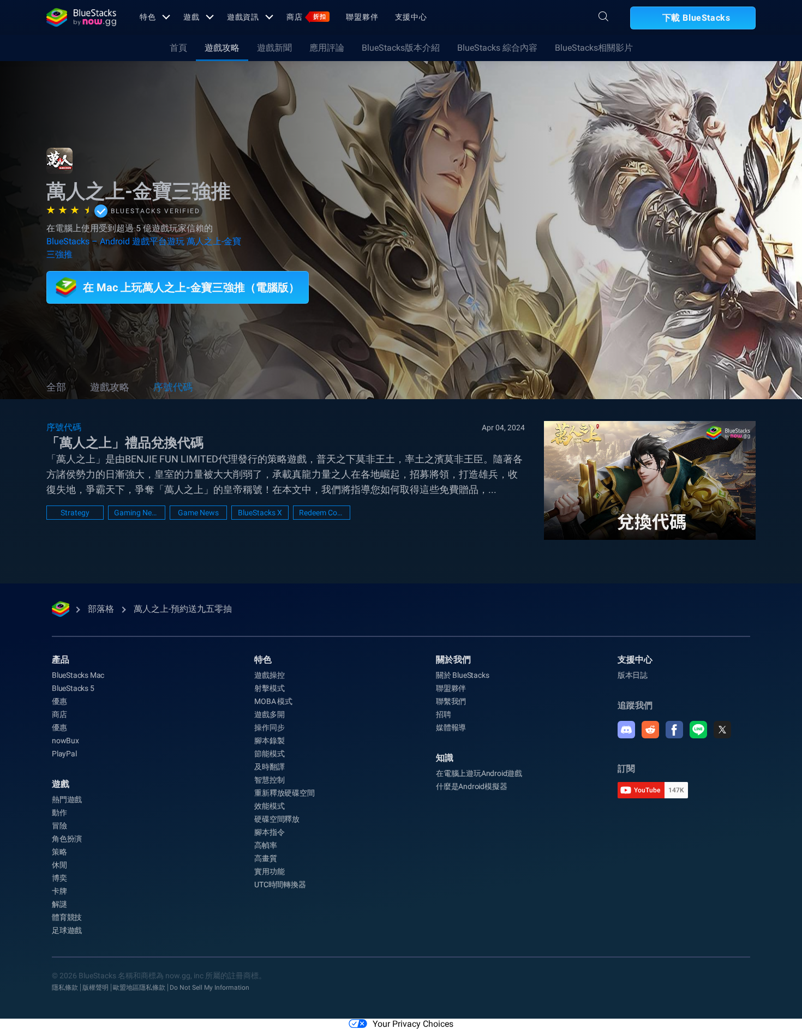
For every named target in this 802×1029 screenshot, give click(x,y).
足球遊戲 (67, 930)
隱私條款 (65, 987)
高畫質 (265, 858)
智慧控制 (269, 779)
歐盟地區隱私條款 (139, 987)
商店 (306, 17)
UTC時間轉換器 (280, 884)
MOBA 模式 (273, 701)
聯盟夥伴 (362, 17)
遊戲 (191, 17)
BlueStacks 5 (73, 688)
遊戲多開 (269, 714)
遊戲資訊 (243, 17)
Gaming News (136, 512)
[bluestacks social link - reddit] (650, 729)
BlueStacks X (260, 512)
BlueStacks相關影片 (594, 48)
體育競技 (67, 917)
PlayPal (64, 753)
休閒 (59, 864)
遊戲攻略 (222, 48)
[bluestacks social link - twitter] (722, 729)
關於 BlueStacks (462, 675)
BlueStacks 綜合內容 (497, 48)
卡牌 (59, 891)
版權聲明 (95, 987)
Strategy (75, 512)
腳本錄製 (269, 740)
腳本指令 (269, 832)
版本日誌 (633, 675)
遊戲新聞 (274, 48)
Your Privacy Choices (413, 1024)
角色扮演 (67, 838)
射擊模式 (269, 688)
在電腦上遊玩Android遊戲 (479, 773)
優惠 (59, 701)
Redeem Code (321, 512)
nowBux (65, 740)
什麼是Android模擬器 (471, 786)
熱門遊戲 (67, 799)
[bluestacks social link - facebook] (674, 729)
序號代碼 (173, 387)
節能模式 (269, 753)
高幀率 (265, 845)
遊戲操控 (269, 675)
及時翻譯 (269, 766)
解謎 (59, 904)
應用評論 (326, 48)
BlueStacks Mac (78, 675)
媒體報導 (451, 727)
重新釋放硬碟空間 (284, 793)
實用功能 (269, 871)
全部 (56, 387)
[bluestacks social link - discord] (626, 729)
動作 (59, 812)
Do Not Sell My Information (209, 987)
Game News (198, 512)
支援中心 (411, 17)
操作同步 (269, 727)
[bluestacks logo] (81, 17)
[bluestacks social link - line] (698, 729)
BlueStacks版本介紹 (401, 48)
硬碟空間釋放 (277, 819)
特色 (148, 17)
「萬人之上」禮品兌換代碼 (125, 442)
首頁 (178, 48)
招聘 (443, 714)
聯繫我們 (451, 701)
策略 (59, 851)
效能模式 (269, 806)
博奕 (59, 878)
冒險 (59, 825)
